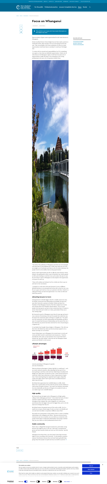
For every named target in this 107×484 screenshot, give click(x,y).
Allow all (91, 465)
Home (17, 15)
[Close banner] (102, 464)
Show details (67, 481)
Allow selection (91, 469)
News (21, 15)
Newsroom (26, 15)
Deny (91, 473)
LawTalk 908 (19, 450)
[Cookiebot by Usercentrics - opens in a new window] (10, 482)
